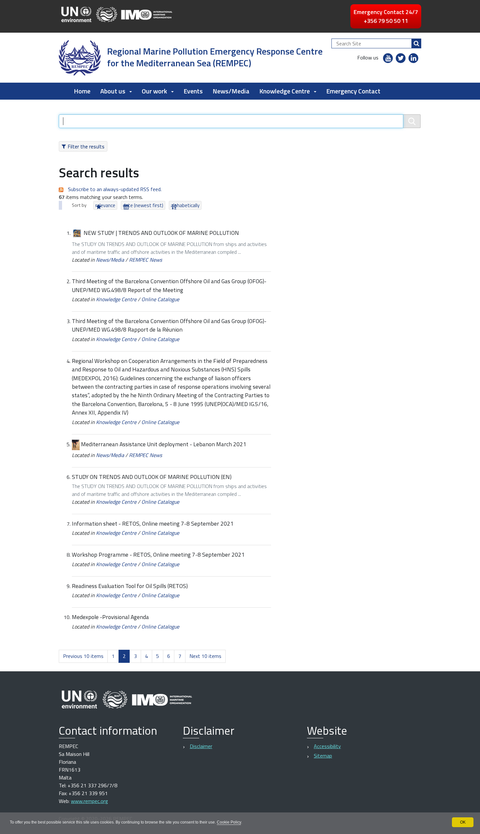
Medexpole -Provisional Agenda (110, 617)
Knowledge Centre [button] (284, 91)
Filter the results (86, 146)
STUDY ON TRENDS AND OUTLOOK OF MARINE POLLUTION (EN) (152, 476)
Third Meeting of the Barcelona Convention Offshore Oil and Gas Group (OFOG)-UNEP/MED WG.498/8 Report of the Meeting (169, 285)
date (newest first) (143, 205)
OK (463, 822)
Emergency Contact (353, 91)
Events (193, 91)
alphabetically (185, 205)
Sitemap (323, 756)
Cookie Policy (229, 822)
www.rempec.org (89, 801)
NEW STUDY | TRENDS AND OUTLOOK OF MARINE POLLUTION (161, 232)
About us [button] (112, 91)
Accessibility (327, 746)
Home (82, 91)
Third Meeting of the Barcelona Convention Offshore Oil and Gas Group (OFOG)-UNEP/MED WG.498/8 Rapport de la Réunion (169, 325)
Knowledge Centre (116, 299)
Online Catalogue (160, 299)
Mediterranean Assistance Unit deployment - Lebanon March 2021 (163, 444)
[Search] (416, 43)
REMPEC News (145, 260)
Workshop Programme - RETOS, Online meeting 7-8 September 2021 (158, 554)
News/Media (231, 91)
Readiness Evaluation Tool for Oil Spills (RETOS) (130, 585)
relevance (105, 205)
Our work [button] (154, 91)
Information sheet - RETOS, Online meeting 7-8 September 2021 (152, 523)
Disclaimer (201, 746)
